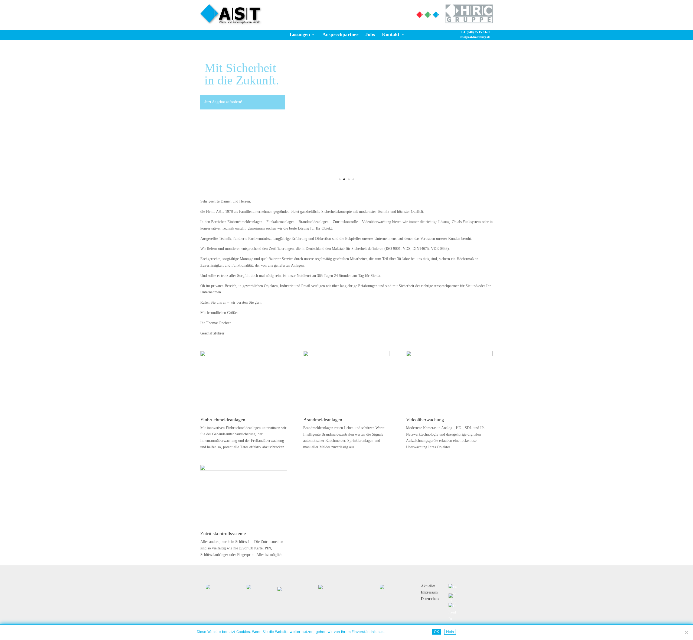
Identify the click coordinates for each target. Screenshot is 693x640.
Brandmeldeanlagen (322, 419)
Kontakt (390, 34)
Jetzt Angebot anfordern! (223, 95)
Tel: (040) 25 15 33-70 (475, 32)
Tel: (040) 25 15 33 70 (377, 12)
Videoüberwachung (425, 419)
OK (436, 631)
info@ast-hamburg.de (475, 37)
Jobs (370, 34)
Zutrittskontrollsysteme (223, 533)
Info (336, 12)
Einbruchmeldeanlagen (222, 419)
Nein (450, 631)
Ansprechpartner (340, 34)
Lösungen (300, 34)
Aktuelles (428, 586)
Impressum (429, 592)
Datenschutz (430, 599)
